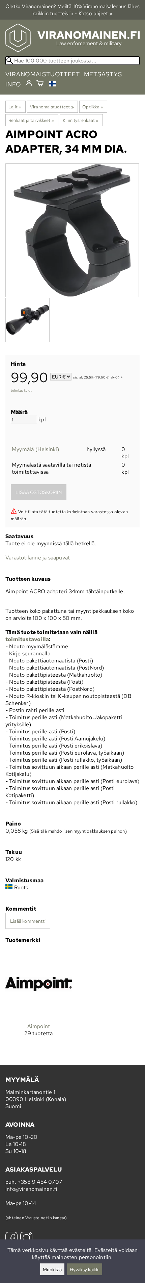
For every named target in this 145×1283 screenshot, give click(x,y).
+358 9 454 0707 (40, 1181)
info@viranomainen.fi (31, 1189)
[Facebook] (11, 1239)
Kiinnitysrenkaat (81, 120)
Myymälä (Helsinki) (35, 449)
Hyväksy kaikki (84, 1269)
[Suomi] (54, 84)
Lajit (14, 107)
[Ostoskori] (40, 84)
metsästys (103, 74)
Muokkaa (52, 1269)
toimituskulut (21, 390)
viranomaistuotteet (42, 74)
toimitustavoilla (27, 639)
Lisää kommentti (28, 921)
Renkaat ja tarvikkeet (31, 120)
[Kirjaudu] (28, 83)
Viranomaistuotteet (52, 107)
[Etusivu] (72, 50)
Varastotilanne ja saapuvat (37, 557)
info (13, 84)
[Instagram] (26, 1239)
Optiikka (92, 107)
